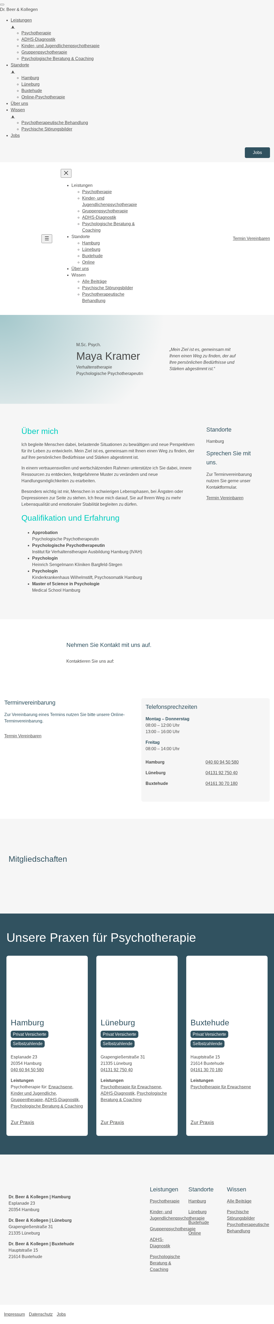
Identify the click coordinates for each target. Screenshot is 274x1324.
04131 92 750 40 (222, 772)
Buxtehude (198, 1222)
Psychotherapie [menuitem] (36, 33)
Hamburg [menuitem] (30, 78)
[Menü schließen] (66, 173)
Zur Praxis (22, 1122)
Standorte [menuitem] (20, 68)
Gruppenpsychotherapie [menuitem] (44, 52)
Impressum (14, 1314)
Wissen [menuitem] (18, 113)
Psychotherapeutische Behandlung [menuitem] (54, 122)
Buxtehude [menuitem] (31, 90)
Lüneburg (197, 1212)
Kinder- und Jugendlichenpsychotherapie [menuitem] (60, 46)
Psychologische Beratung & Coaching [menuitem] (57, 58)
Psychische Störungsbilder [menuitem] (46, 129)
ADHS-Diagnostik (62, 1099)
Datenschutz (41, 1314)
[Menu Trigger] (2, 4)
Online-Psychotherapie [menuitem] (43, 97)
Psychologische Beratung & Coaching (47, 1106)
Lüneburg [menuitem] (30, 84)
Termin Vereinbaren (251, 238)
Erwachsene (60, 1087)
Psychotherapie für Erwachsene (131, 1087)
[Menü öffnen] (46, 238)
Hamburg (197, 1201)
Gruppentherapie (27, 1099)
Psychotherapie (165, 1201)
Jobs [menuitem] (15, 135)
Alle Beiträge (239, 1201)
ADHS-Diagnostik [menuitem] (38, 39)
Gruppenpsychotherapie (173, 1229)
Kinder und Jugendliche (33, 1093)
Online (194, 1233)
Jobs (257, 152)
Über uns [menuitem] (19, 103)
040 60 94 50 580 (222, 762)
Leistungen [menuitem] (21, 23)
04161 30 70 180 (222, 783)
